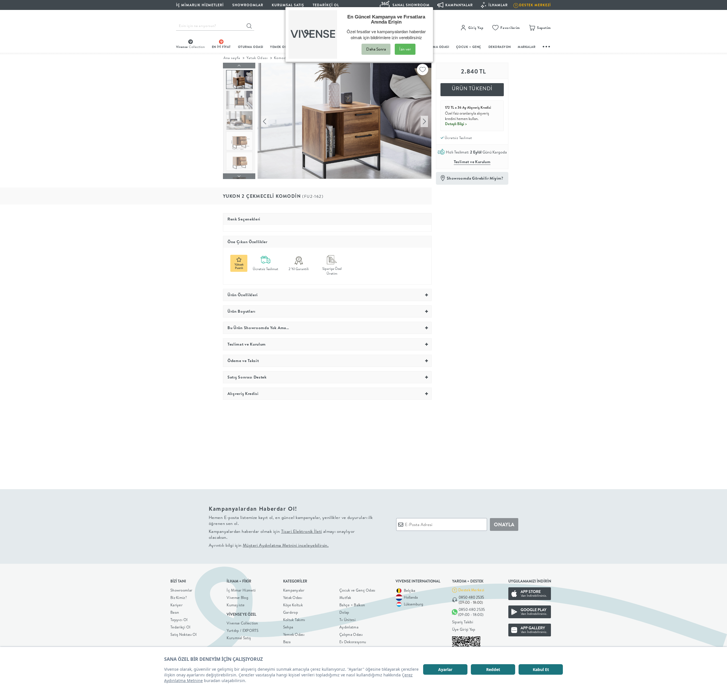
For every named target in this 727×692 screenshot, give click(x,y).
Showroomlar (181, 590)
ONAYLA (504, 524)
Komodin (281, 57)
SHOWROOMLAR (247, 5)
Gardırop (290, 612)
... (546, 46)
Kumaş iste (236, 604)
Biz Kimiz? (178, 597)
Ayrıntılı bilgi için (269, 545)
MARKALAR (526, 47)
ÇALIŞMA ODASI (436, 47)
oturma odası (250, 47)
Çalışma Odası (351, 634)
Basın (174, 612)
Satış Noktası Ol (183, 634)
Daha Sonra (376, 49)
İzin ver (405, 49)
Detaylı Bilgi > (456, 123)
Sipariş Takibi (462, 621)
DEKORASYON (499, 47)
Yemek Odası (293, 634)
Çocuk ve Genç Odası (357, 590)
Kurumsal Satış (239, 637)
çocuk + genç (468, 47)
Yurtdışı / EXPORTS (242, 630)
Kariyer (176, 604)
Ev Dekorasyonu (352, 641)
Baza (287, 641)
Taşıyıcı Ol (178, 619)
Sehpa (288, 627)
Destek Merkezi (471, 589)
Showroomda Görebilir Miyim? (475, 178)
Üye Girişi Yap (463, 629)
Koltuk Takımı (294, 619)
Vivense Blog (237, 597)
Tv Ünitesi (347, 619)
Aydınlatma (348, 627)
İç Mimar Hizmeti (241, 590)
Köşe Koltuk (293, 604)
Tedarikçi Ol (326, 5)
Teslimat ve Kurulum (472, 162)
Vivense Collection (242, 623)
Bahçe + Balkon (352, 604)
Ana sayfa (231, 57)
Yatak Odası (257, 57)
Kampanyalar (293, 590)
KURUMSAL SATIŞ (288, 5)
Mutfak (345, 597)
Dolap (344, 612)
